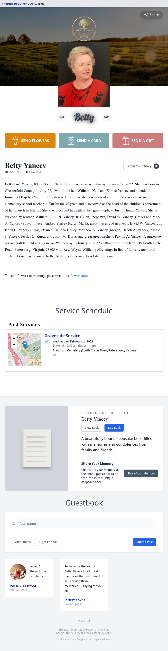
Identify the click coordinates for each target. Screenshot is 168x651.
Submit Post (144, 542)
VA (54, 354)
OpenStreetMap (88, 639)
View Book (92, 428)
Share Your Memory (141, 473)
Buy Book (114, 428)
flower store (79, 275)
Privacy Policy (72, 633)
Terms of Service (95, 633)
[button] (24, 345)
